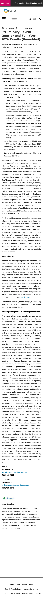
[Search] (29, 18)
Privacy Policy (27, 593)
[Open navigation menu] (4, 19)
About (12, 585)
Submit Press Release (13, 589)
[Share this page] (40, 19)
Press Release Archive (24, 585)
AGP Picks (5, 3)
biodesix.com (24, 297)
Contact (38, 593)
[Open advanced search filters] (34, 18)
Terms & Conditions (31, 589)
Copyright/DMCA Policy (11, 593)
